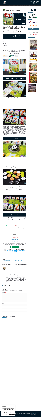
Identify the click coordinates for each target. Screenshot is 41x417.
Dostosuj (4, 414)
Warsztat (21, 5)
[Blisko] (14, 405)
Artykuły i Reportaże (18, 413)
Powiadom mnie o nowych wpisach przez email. (8, 316)
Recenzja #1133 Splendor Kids (21, 260)
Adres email (4, 306)
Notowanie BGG (22, 413)
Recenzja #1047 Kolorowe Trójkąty (6, 260)
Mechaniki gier (13, 5)
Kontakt (34, 5)
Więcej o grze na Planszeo (14, 241)
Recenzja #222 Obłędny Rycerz (14, 260)
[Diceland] (3, 5)
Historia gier (17, 5)
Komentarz (4, 292)
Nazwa (3, 303)
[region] (8, 410)
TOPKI (24, 5)
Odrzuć (7, 414)
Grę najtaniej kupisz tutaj (15, 237)
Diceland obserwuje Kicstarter (27, 413)
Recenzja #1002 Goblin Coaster (7, 264)
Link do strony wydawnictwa (14, 239)
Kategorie (8, 5)
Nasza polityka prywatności (7, 412)
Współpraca (29, 5)
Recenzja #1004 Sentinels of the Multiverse (20, 264)
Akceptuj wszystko (12, 414)
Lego (26, 5)
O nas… (5, 5)
